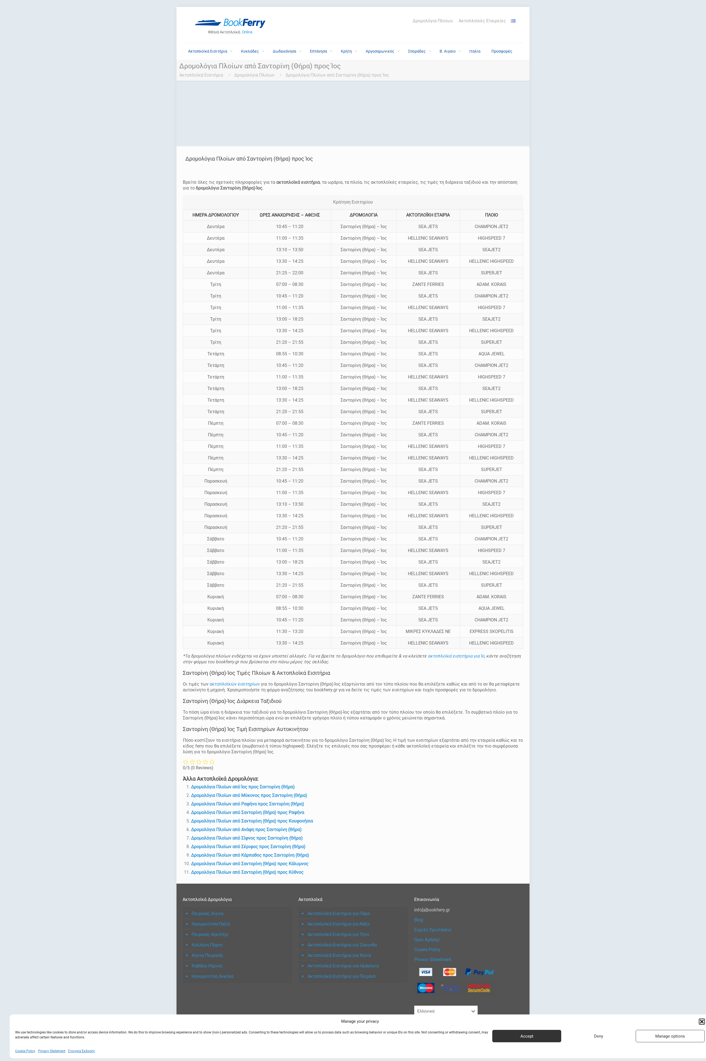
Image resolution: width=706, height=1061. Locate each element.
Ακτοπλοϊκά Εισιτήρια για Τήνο (338, 934)
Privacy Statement (51, 1051)
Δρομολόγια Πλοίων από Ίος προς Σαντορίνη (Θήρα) (243, 786)
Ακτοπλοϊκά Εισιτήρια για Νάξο (338, 924)
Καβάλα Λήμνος (207, 965)
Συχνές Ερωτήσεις (433, 929)
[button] (702, 1021)
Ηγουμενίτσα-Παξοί (211, 924)
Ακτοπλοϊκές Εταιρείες (482, 21)
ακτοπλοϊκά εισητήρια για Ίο (456, 656)
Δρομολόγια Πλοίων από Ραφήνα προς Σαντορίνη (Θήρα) (247, 803)
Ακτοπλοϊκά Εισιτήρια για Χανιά (339, 955)
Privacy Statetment (432, 959)
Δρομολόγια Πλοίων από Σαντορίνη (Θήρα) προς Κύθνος (247, 872)
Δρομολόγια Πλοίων (254, 75)
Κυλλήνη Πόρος (207, 945)
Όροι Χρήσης (427, 939)
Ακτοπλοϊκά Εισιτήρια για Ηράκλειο (343, 965)
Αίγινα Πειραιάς (207, 955)
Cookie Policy (25, 1051)
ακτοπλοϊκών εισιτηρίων (235, 684)
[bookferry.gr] (232, 25)
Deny (598, 1036)
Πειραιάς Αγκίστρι (210, 934)
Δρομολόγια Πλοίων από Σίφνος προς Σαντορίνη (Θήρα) (247, 838)
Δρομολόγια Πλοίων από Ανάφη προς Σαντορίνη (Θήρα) (246, 829)
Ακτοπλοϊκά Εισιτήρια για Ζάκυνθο (342, 945)
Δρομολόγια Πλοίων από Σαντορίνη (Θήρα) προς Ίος (337, 75)
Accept (526, 1036)
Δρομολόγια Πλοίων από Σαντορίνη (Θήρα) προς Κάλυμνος (250, 863)
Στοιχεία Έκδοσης (81, 1051)
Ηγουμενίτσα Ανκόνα (212, 976)
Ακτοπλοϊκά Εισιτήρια (201, 75)
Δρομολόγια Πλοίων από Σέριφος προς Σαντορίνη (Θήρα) (248, 846)
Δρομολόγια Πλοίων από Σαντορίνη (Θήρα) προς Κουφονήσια (252, 821)
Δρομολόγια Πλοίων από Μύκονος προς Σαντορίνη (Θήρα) (249, 795)
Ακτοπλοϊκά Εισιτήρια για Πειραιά (341, 976)
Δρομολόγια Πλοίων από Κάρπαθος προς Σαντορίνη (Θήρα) (250, 855)
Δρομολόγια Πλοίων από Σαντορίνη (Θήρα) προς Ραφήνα (247, 812)
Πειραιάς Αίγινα (207, 913)
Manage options (670, 1036)
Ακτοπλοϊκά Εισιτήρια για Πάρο (338, 913)
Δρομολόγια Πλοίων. (433, 21)
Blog (418, 919)
